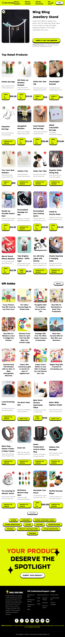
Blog (28, 609)
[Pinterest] (27, 621)
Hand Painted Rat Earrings (38, 127)
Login (59, 3)
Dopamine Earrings (6, 127)
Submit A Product (44, 598)
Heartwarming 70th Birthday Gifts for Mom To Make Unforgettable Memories (8, 370)
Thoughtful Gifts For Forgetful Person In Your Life (40, 308)
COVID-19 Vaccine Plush (54, 213)
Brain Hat (21, 448)
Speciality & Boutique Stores (28, 529)
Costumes (39, 524)
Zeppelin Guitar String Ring (55, 171)
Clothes (28, 524)
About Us (39, 595)
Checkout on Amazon (8, 418)
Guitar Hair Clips (40, 171)
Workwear (32, 533)
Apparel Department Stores (44, 520)
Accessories (26, 520)
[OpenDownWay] (3, 62)
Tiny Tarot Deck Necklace (8, 171)
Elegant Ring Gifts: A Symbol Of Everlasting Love (56, 366)
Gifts (38, 601)
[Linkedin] (32, 621)
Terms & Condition (53, 603)
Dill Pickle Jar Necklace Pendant (22, 82)
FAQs (38, 598)
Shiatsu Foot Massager (54, 448)
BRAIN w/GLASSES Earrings (53, 127)
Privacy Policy (54, 595)
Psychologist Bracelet (54, 82)
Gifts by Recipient (17, 3)
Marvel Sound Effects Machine (8, 257)
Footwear (10, 529)
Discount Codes (44, 606)
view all (58, 283)
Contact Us (45, 595)
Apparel (13, 520)
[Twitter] (22, 621)
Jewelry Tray (22, 171)
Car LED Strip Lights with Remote (38, 258)
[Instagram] (42, 621)
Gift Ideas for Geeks (30, 605)
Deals (39, 604)
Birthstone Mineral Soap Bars (22, 492)
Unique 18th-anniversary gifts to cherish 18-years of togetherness (24, 369)
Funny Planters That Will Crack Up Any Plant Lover (8, 307)
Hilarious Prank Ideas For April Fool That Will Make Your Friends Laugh (24, 338)
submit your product (32, 575)
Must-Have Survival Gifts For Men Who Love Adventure (56, 336)
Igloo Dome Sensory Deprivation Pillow (38, 404)
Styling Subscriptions (51, 529)
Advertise (45, 602)
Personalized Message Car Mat (22, 212)
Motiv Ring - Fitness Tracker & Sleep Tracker (8, 448)
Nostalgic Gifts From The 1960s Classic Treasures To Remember (40, 336)
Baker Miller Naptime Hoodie (55, 403)
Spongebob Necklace (21, 127)
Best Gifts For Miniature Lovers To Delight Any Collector (8, 336)
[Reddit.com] (37, 621)
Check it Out (24, 419)
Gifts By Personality (39, 3)
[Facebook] (17, 621)
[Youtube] (48, 621)
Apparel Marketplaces (12, 524)
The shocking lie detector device (8, 492)
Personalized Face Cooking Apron (38, 213)
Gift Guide (50, 3)
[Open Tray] (3, 11)
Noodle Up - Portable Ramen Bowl (8, 213)
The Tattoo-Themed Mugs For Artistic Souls (24, 307)
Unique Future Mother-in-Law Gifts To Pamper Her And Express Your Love (40, 369)
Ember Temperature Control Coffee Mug (39, 448)
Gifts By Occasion (28, 3)
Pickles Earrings (8, 81)
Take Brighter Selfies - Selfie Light (23, 258)
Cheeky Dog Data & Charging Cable (56, 258)
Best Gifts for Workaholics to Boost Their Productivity (56, 308)
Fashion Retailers (54, 524)
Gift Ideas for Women (30, 600)
